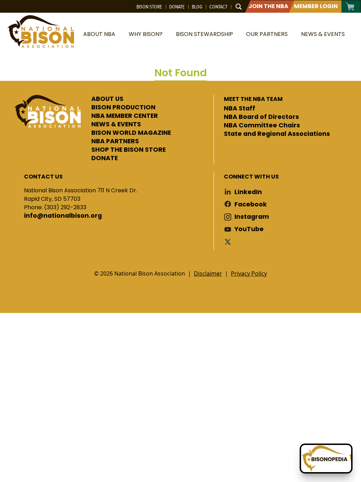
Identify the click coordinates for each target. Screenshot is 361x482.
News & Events (323, 34)
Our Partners (267, 34)
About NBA (99, 34)
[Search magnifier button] (239, 7)
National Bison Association (40, 31)
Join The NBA (268, 6)
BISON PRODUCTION (123, 107)
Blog (197, 6)
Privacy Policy (249, 273)
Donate (177, 6)
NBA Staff (239, 109)
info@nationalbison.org (63, 216)
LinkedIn (248, 192)
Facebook (250, 204)
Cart (350, 6)
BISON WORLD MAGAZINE (131, 133)
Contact (218, 6)
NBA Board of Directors (261, 117)
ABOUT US (107, 99)
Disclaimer (208, 273)
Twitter (229, 241)
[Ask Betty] (326, 459)
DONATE (104, 158)
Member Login (316, 6)
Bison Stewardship (204, 34)
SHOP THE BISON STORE (128, 150)
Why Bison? (146, 34)
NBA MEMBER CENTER (124, 116)
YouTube (249, 229)
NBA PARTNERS (115, 141)
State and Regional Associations (277, 134)
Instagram (251, 217)
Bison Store (149, 6)
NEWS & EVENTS (116, 124)
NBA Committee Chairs (262, 125)
